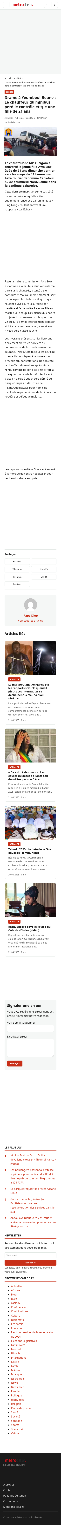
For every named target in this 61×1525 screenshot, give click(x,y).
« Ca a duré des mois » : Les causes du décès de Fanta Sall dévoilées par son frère (28, 775)
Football (16, 1349)
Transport (17, 1429)
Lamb (14, 1366)
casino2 (15, 1303)
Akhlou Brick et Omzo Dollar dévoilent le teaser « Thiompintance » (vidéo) (33, 1160)
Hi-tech (15, 1353)
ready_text (17, 1400)
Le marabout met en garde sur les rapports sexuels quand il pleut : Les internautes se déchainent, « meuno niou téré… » (28, 691)
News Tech (17, 1387)
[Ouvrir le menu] (6, 5)
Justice (15, 1362)
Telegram (17, 577)
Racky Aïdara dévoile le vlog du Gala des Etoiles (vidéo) (29, 928)
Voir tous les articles (30, 620)
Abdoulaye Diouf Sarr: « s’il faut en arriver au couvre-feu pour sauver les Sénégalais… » (33, 1222)
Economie (17, 1324)
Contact (8, 1490)
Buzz (14, 1299)
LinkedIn (44, 569)
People (15, 1391)
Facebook (17, 561)
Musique (16, 1374)
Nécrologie (18, 1378)
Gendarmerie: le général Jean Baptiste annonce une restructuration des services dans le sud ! (32, 1205)
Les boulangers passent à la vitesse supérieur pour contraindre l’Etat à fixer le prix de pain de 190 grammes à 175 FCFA (32, 1176)
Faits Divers (18, 1345)
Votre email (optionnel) (21, 1022)
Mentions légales (13, 1507)
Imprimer (17, 584)
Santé (14, 1412)
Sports (15, 1425)
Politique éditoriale (15, 1495)
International (19, 1357)
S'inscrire (30, 1262)
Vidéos (15, 1433)
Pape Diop (30, 117)
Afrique (15, 1290)
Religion (16, 1404)
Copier (44, 577)
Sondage (16, 1421)
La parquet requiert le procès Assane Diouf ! (33, 1191)
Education (17, 1328)
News (14, 1383)
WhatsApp (17, 569)
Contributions (19, 1311)
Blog (14, 1294)
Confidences (18, 1307)
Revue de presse (21, 1408)
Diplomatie (18, 1320)
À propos (8, 1484)
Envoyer (14, 1063)
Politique (16, 1395)
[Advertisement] (30, 42)
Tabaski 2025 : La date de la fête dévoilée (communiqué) (29, 851)
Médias (15, 1370)
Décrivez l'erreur (17, 1036)
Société (9, 92)
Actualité (14, 679)
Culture (15, 1315)
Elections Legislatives (24, 1341)
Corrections (10, 1501)
